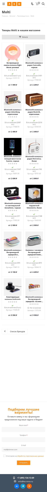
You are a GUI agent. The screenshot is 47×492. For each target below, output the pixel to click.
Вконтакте (16, 486)
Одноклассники (29, 486)
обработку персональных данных (30, 456)
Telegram (22, 486)
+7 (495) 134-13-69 (25, 477)
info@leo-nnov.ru (25, 481)
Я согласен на (25, 456)
